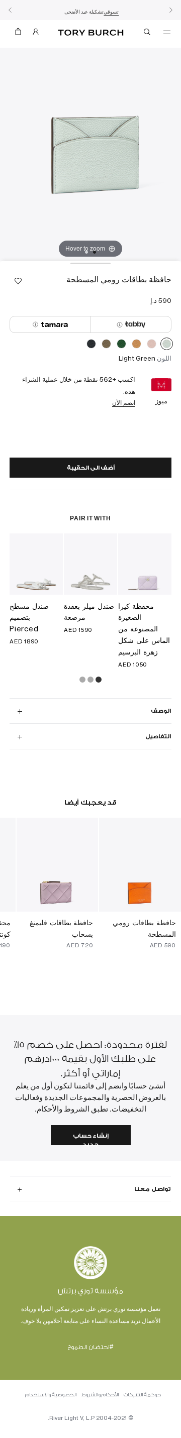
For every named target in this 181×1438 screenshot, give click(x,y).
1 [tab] (94, 252)
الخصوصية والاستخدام (50, 1395)
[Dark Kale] (121, 345)
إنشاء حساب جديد (91, 1139)
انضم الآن (123, 402)
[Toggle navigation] (167, 31)
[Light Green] (166, 345)
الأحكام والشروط (100, 1395)
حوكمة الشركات (142, 1395)
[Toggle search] (148, 34)
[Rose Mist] (151, 345)
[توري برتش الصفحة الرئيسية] (91, 33)
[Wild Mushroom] (106, 345)
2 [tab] (86, 252)
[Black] (91, 345)
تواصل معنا (152, 1188)
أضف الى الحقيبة (91, 468)
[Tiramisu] (136, 345)
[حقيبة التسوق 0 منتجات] (18, 34)
